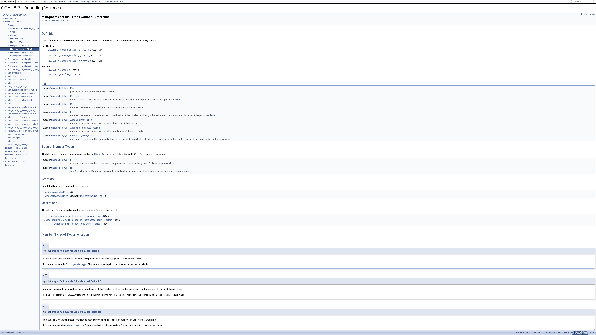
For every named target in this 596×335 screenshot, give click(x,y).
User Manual (10, 18)
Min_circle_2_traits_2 (17, 80)
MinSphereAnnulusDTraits (21, 49)
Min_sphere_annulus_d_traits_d (21, 100)
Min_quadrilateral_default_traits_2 (22, 90)
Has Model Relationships (16, 155)
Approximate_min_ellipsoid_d (20, 59)
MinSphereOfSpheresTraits (21, 52)
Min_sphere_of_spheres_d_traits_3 (23, 124)
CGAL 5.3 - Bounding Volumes (16, 15)
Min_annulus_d (14, 73)
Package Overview (90, 1)
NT (71, 168)
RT (71, 104)
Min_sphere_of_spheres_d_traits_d (23, 127)
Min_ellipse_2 (14, 83)
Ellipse (13, 35)
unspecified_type (60, 88)
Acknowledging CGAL (113, 1)
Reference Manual (13, 22)
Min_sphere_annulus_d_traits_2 (21, 93)
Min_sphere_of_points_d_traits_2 (22, 107)
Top (44, 1)
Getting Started (57, 1)
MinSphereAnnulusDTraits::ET (85, 251)
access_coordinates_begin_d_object (93, 220)
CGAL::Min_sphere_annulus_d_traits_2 (69, 50)
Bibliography (10, 158)
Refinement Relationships (16, 148)
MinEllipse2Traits (17, 42)
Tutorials (73, 1)
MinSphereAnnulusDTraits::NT (85, 312)
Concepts (12, 25)
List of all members (588, 14)
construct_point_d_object (88, 224)
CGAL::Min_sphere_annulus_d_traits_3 (69, 55)
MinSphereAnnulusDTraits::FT (85, 281)
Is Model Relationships (15, 151)
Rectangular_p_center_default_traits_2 (24, 131)
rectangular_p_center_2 (18, 144)
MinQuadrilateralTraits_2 (20, 46)
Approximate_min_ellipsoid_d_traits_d (24, 69)
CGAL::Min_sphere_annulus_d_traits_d (69, 61)
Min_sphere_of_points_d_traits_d (22, 114)
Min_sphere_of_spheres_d (19, 117)
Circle (12, 32)
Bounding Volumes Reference (52, 21)
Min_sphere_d (14, 104)
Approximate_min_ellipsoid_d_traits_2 (24, 63)
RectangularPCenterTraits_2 (22, 56)
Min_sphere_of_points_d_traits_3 (22, 110)
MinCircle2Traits (17, 39)
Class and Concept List (15, 162)
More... (178, 99)
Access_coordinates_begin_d (85, 128)
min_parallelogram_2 (17, 134)
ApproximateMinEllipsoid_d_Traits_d (25, 28)
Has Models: (48, 46)
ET (71, 160)
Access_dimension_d (81, 120)
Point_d (74, 88)
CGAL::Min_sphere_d (59, 70)
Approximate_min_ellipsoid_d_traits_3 (24, 66)
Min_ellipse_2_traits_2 (17, 86)
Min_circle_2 (13, 76)
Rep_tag (74, 96)
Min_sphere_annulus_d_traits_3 (21, 97)
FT (71, 112)
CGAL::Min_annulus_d (59, 74)
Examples (9, 165)
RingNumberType (78, 264)
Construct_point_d (79, 135)
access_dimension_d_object (89, 216)
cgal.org (35, 1)
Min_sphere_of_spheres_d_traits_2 (23, 121)
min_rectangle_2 (15, 138)
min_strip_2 (13, 141)
